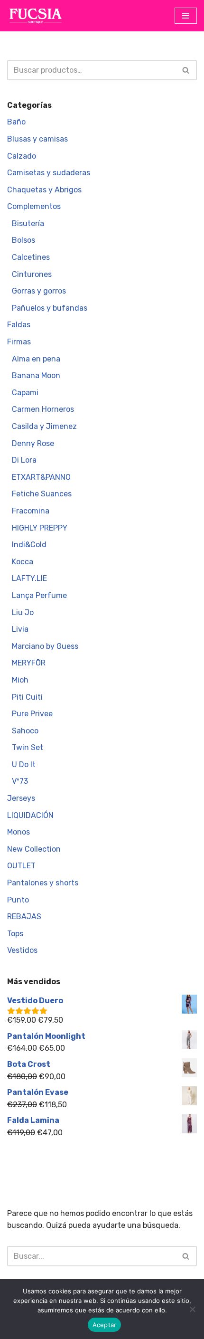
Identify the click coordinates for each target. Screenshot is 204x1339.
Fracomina (30, 510)
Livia (20, 629)
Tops (15, 933)
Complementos (34, 206)
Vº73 (20, 781)
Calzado (21, 156)
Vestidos (22, 950)
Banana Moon (36, 375)
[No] (192, 1309)
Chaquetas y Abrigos (44, 189)
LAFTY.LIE (29, 578)
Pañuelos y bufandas (49, 308)
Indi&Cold (29, 544)
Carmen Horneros (43, 409)
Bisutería (28, 223)
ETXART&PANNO (41, 477)
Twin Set (27, 747)
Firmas (19, 341)
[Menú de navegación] (186, 16)
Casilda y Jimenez (44, 426)
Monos (18, 831)
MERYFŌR (29, 662)
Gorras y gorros (39, 290)
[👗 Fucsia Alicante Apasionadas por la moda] (35, 16)
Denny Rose (33, 443)
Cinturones (32, 274)
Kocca (22, 561)
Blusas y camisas (37, 138)
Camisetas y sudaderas (48, 172)
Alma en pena (36, 358)
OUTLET (21, 865)
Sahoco (25, 730)
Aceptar (105, 1325)
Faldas (18, 324)
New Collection (34, 849)
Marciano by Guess (45, 646)
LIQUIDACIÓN (30, 815)
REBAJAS (24, 916)
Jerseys (21, 798)
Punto (18, 899)
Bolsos (23, 240)
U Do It (24, 764)
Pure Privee (32, 713)
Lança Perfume (39, 595)
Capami (25, 392)
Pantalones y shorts (42, 882)
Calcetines (31, 257)
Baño (16, 121)
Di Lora (24, 460)
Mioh (20, 679)
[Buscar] (186, 70)
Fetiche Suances (42, 493)
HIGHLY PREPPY (39, 527)
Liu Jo (23, 612)
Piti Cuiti (27, 697)
